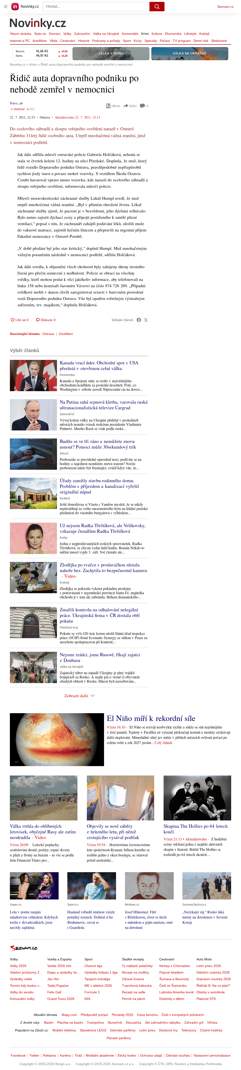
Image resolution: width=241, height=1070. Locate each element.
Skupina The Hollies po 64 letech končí (196, 829)
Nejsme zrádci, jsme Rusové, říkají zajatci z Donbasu (100, 657)
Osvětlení (66, 334)
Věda (53, 41)
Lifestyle (190, 34)
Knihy (64, 537)
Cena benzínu (147, 1015)
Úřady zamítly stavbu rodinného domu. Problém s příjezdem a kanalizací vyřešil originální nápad (99, 486)
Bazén (48, 1022)
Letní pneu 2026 (209, 966)
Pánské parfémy (119, 1038)
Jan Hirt (53, 979)
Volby (67, 34)
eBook (116, 105)
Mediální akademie (100, 1055)
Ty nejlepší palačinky (137, 966)
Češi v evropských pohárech (183, 1015)
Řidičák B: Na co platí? (213, 985)
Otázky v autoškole (211, 992)
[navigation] (5, 6)
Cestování (67, 41)
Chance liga (93, 966)
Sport (127, 41)
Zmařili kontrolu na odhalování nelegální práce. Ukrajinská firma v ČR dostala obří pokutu (100, 615)
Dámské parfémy (123, 1030)
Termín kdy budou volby (27, 985)
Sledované (219, 41)
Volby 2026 (18, 966)
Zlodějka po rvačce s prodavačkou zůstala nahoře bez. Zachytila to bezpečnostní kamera (103, 567)
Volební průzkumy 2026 (27, 972)
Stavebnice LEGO (93, 1030)
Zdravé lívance (133, 979)
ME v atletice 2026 (98, 985)
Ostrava (48, 334)
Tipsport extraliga (97, 979)
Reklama (49, 1055)
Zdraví (64, 453)
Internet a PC (20, 41)
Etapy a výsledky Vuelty (64, 972)
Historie (83, 41)
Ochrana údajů (151, 1055)
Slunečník (115, 1022)
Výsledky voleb (21, 979)
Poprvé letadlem (171, 972)
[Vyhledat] (157, 6)
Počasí (165, 41)
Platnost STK (206, 999)
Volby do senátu (22, 992)
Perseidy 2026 (122, 1015)
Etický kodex (127, 1055)
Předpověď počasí (94, 1015)
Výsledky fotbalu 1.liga (101, 972)
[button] (33, 375)
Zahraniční (82, 34)
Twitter (34, 1055)
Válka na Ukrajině (106, 34)
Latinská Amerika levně (176, 992)
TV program (182, 41)
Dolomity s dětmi (171, 999)
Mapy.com (69, 1015)
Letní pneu (147, 1030)
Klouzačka (133, 1022)
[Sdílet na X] (146, 320)
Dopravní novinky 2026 (214, 979)
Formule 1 (92, 992)
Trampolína (95, 1022)
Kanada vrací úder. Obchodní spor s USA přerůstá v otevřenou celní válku (99, 365)
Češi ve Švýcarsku (173, 985)
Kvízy (138, 41)
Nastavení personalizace (212, 1055)
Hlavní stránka (20, 34)
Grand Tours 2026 (60, 999)
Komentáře (130, 34)
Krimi (145, 34)
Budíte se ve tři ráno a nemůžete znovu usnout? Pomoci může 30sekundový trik (98, 444)
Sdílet (133, 105)
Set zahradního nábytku (163, 1022)
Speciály (151, 41)
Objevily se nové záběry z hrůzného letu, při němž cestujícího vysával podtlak (113, 831)
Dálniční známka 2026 (213, 972)
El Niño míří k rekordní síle (151, 717)
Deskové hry (168, 1030)
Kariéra (65, 1055)
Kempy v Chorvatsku (174, 966)
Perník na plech (133, 999)
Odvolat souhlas (178, 1055)
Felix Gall (54, 992)
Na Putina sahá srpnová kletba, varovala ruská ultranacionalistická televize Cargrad (104, 405)
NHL (87, 999)
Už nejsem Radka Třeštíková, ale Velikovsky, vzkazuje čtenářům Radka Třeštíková (102, 528)
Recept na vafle (133, 992)
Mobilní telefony (64, 1030)
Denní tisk (200, 41)
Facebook (18, 1055)
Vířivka (212, 1022)
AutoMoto (39, 41)
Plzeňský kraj (69, 627)
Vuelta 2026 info (59, 966)
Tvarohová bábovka (137, 985)
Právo (14, 103)
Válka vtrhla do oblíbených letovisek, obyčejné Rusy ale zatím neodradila (43, 831)
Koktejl (204, 34)
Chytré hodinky (211, 1030)
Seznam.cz (225, 6)
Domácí (54, 34)
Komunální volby (22, 999)
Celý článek (163, 742)
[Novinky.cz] (38, 24)
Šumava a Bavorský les (176, 979)
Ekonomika (173, 34)
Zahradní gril (193, 1022)
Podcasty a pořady (106, 41)
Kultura (157, 34)
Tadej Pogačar (58, 985)
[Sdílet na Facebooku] (139, 320)
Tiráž (78, 1055)
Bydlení (65, 498)
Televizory (188, 1030)
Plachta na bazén (70, 1022)
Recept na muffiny (135, 972)
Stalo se (40, 34)
